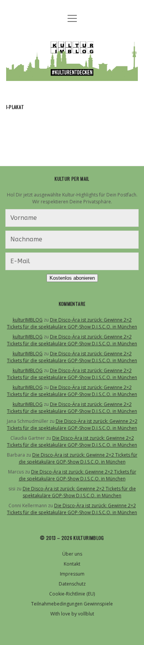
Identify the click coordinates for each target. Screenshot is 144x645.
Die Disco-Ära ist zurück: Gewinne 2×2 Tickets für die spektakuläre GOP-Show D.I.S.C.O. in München (72, 323)
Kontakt (72, 564)
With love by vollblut (72, 613)
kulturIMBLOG (28, 320)
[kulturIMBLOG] (72, 75)
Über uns (72, 554)
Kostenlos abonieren (72, 278)
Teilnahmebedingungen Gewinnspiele (72, 603)
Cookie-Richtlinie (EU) (72, 594)
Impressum (72, 574)
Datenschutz (72, 584)
